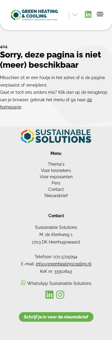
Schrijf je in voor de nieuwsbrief (56, 317)
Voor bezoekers (56, 170)
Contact (56, 189)
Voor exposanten (56, 176)
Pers (56, 183)
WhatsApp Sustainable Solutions (59, 283)
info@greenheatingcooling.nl (63, 264)
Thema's (56, 164)
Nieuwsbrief (56, 195)
